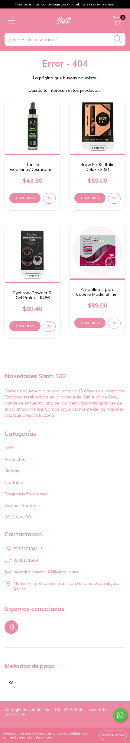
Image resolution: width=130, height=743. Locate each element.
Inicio (10, 448)
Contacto (14, 482)
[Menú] (11, 21)
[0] (117, 22)
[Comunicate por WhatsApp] (120, 715)
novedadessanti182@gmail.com (46, 572)
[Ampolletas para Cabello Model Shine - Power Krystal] (114, 323)
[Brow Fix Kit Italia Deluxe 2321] (114, 198)
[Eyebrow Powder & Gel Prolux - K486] (49, 326)
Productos (15, 459)
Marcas (12, 471)
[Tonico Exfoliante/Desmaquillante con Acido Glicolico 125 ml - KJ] (49, 198)
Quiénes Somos (20, 505)
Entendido (113, 735)
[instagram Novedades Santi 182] (11, 627)
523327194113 (28, 548)
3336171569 (26, 560)
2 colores (32, 276)
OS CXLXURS (18, 517)
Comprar (90, 198)
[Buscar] (118, 39)
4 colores (97, 148)
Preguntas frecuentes (26, 494)
